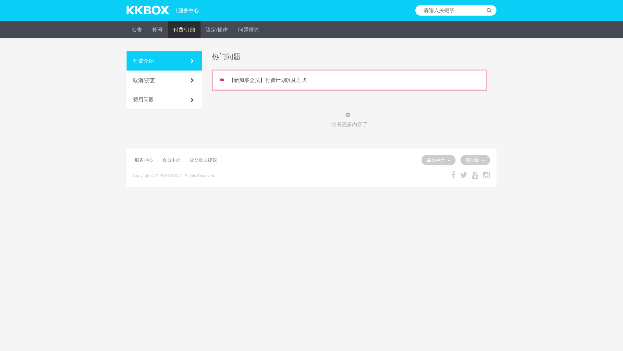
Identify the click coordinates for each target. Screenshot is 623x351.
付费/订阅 (184, 29)
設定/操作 (217, 29)
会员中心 (171, 159)
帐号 (158, 29)
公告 (137, 29)
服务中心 (144, 159)
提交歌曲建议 (203, 159)
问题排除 (248, 29)
